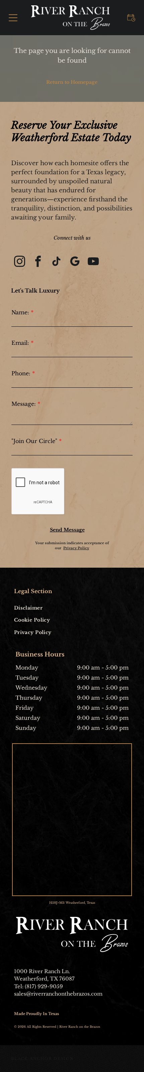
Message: (23, 403)
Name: (20, 312)
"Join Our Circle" (34, 441)
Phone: (20, 373)
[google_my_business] (74, 262)
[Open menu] (13, 17)
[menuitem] (42, 608)
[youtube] (93, 262)
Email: (20, 342)
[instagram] (19, 262)
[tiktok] (56, 262)
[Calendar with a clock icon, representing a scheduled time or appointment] (131, 22)
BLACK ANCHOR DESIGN (42, 1058)
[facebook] (37, 262)
